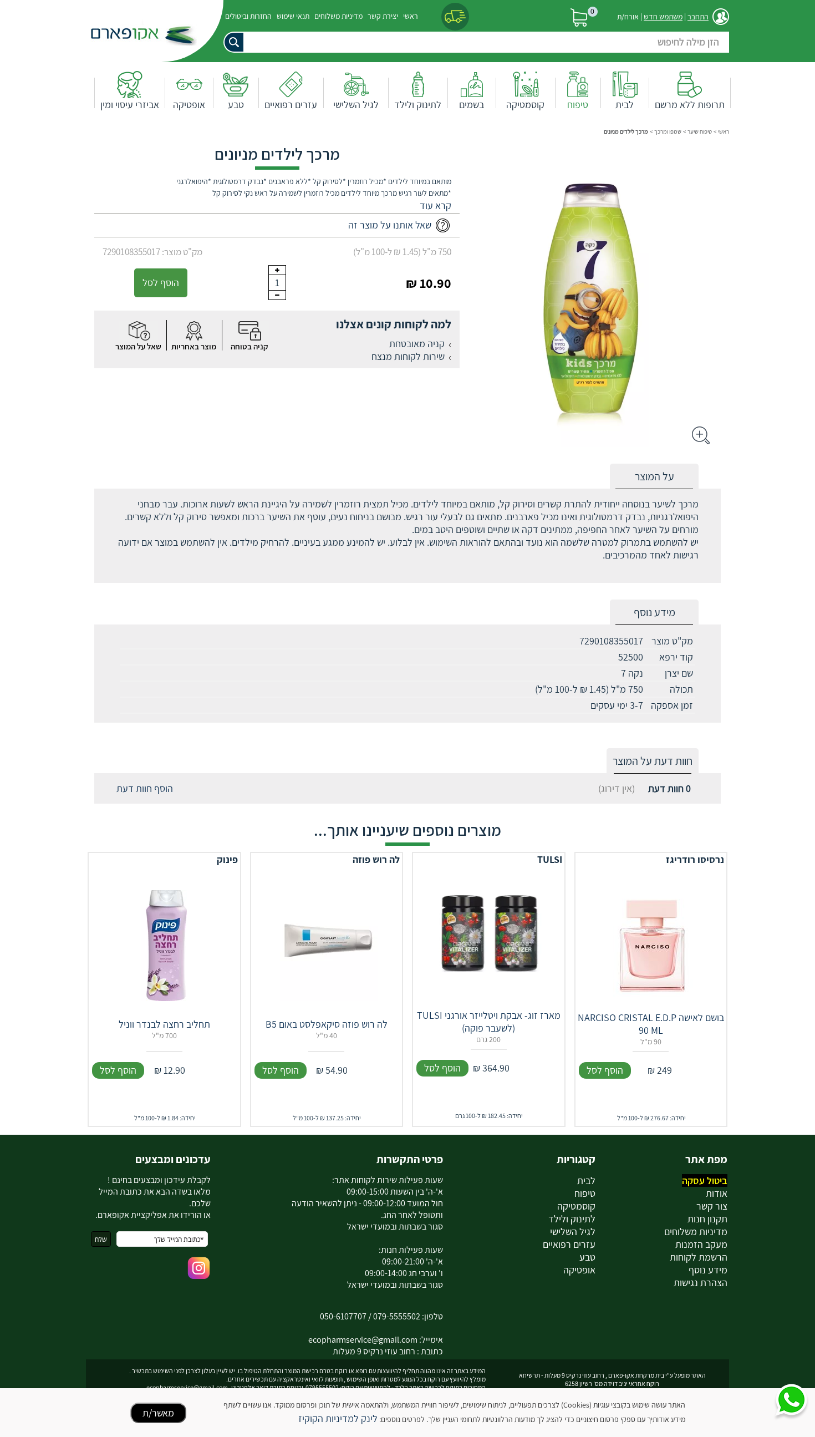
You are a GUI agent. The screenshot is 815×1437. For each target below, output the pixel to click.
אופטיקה (189, 104)
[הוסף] (277, 270)
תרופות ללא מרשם (690, 104)
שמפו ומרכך (667, 131)
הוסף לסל (160, 282)
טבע (236, 104)
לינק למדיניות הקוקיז (338, 1418)
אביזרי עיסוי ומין (129, 104)
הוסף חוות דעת (144, 788)
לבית (624, 104)
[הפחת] (277, 295)
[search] (474, 42)
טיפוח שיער (699, 131)
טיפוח (577, 104)
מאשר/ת (158, 1412)
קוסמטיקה (525, 104)
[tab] (654, 476)
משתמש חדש (663, 17)
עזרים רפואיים (290, 104)
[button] (435, 205)
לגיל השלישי (356, 104)
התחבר (698, 17)
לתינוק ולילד (417, 104)
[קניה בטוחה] (249, 331)
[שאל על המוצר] (138, 331)
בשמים (471, 104)
